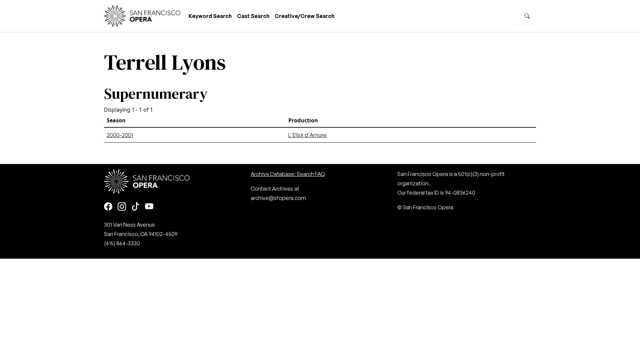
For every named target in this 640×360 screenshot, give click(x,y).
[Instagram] (122, 207)
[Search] (527, 16)
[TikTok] (135, 207)
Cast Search (253, 16)
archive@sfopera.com (278, 198)
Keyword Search (210, 16)
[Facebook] (108, 207)
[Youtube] (149, 207)
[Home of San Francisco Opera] (142, 15)
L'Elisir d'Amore (307, 135)
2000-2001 (120, 135)
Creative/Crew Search (304, 16)
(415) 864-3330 (122, 243)
